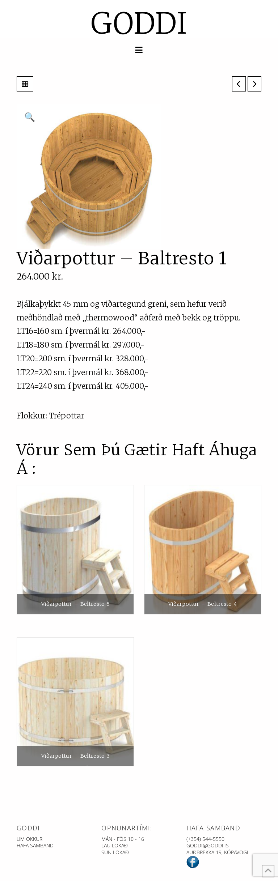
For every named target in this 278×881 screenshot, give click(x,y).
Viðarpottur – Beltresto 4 (202, 604)
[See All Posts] (25, 83)
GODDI (139, 23)
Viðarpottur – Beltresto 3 (75, 756)
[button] (139, 50)
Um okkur (29, 838)
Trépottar (66, 416)
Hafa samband (35, 845)
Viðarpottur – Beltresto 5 (75, 604)
